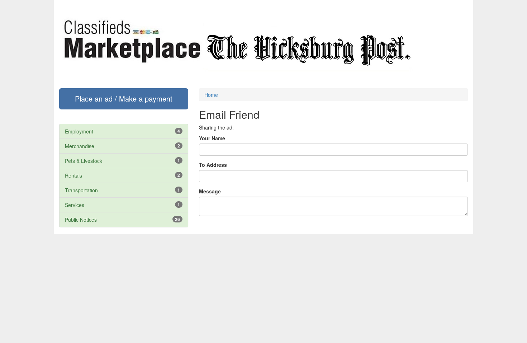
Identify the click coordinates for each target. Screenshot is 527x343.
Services (74, 204)
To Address (213, 164)
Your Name (212, 138)
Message (210, 191)
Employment (79, 131)
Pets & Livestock (83, 160)
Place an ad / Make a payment (123, 98)
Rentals (73, 175)
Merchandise (79, 146)
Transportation (81, 190)
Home (211, 94)
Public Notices (81, 219)
